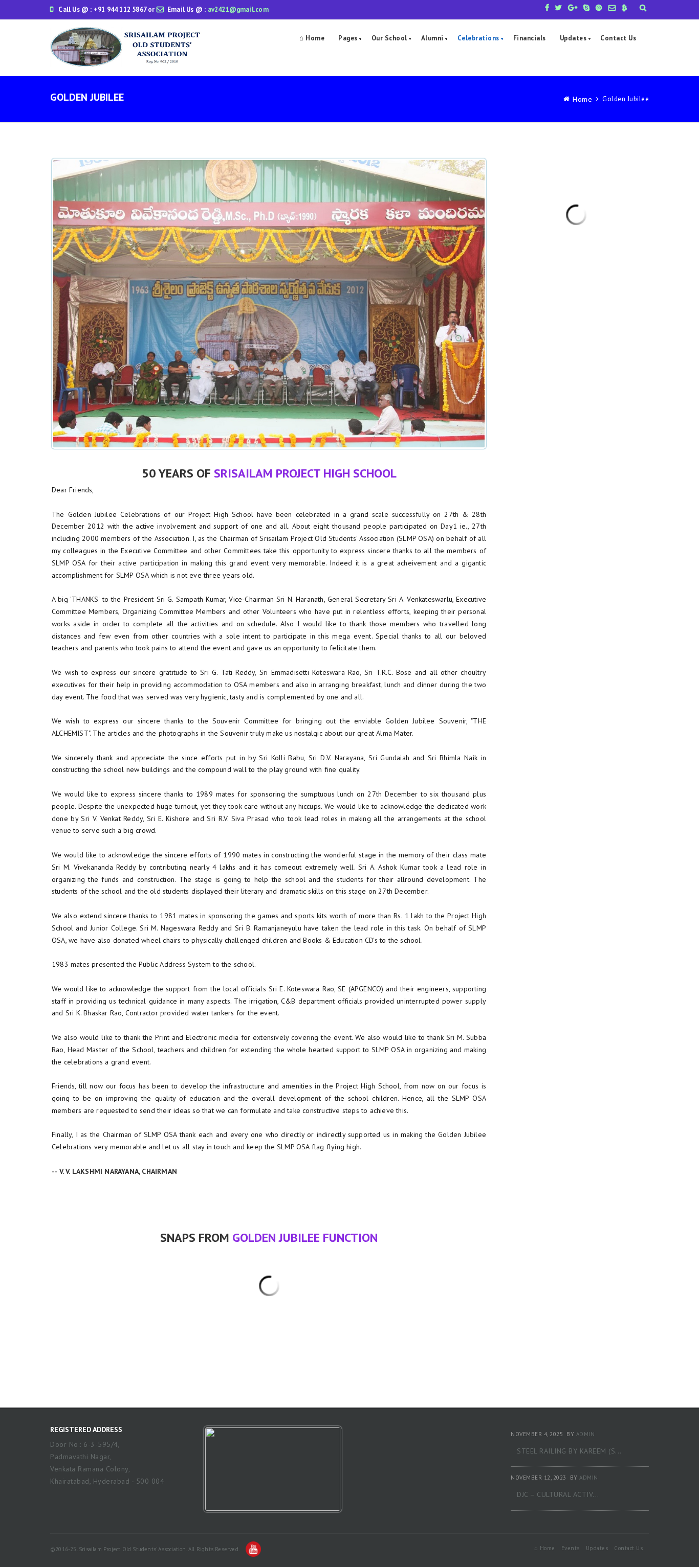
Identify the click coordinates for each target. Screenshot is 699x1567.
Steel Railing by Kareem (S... (569, 1451)
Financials (529, 38)
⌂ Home (311, 38)
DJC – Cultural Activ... (558, 1494)
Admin (585, 1434)
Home (582, 99)
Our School (389, 38)
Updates (573, 38)
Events (570, 1548)
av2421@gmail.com (238, 9)
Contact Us (618, 38)
